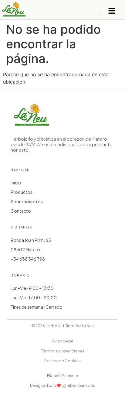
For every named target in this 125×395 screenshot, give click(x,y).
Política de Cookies (62, 361)
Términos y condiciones (62, 351)
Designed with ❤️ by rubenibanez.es (62, 385)
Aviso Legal (62, 341)
